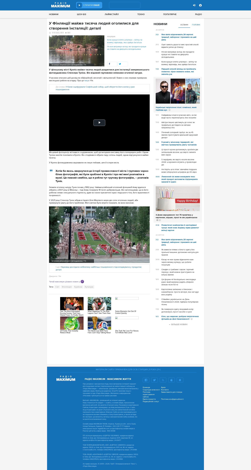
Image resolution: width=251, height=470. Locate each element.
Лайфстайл (112, 14)
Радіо (198, 14)
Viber (82, 281)
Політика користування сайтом (149, 394)
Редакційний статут (151, 401)
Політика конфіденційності (172, 399)
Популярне (170, 14)
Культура (89, 287)
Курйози (78, 287)
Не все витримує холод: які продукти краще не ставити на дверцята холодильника (126, 47)
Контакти (165, 390)
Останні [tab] (184, 25)
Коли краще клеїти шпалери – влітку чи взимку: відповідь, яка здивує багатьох (124, 41)
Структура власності (151, 390)
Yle (85, 261)
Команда (146, 387)
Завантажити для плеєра (171, 392)
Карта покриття (149, 399)
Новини (53, 14)
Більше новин (179, 324)
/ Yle (84, 65)
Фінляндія (67, 287)
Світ (57, 287)
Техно (141, 14)
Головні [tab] (196, 25)
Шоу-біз (81, 14)
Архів (163, 387)
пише (87, 80)
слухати (91, 5)
